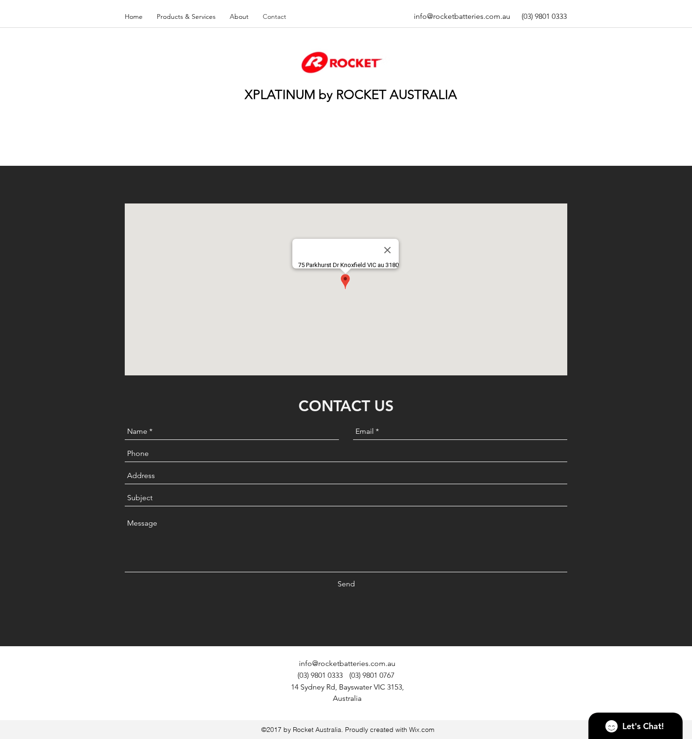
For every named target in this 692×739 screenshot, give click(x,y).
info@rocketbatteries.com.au (462, 16)
